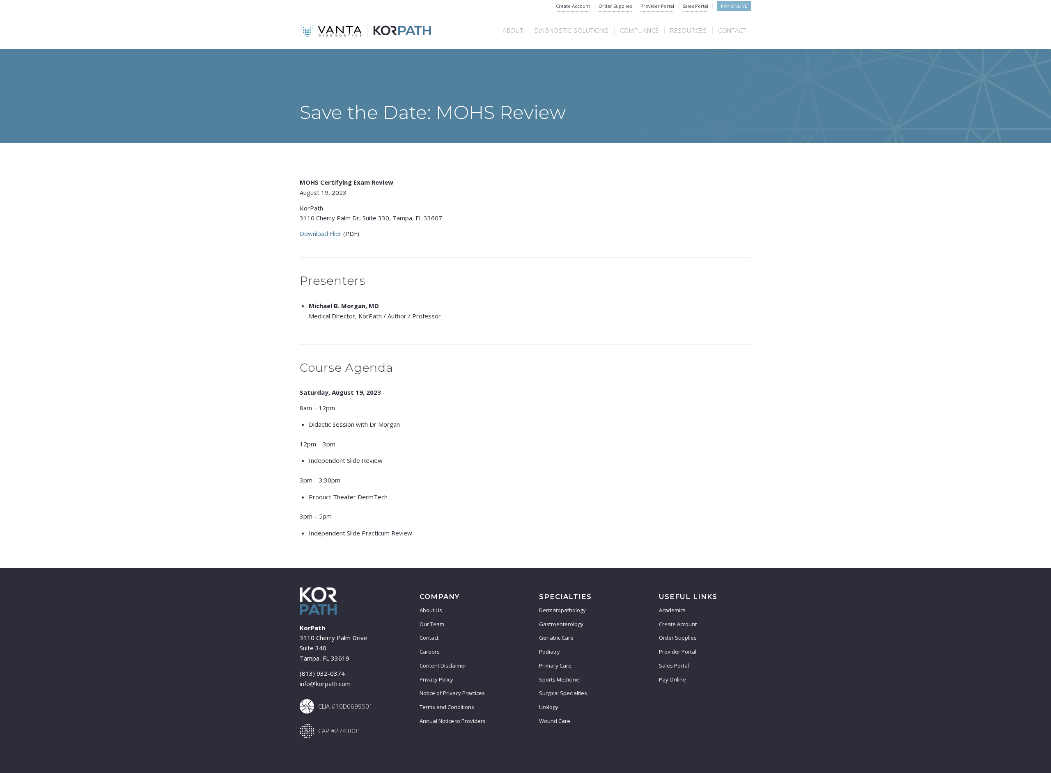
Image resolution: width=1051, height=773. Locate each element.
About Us (431, 610)
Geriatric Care (556, 637)
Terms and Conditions (447, 707)
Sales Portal (695, 6)
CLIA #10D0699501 (345, 706)
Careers (430, 651)
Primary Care (555, 665)
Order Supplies (615, 6)
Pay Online (734, 6)
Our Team (432, 624)
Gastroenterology (561, 624)
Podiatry (549, 651)
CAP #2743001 (339, 731)
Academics (672, 610)
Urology (548, 707)
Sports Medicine (559, 679)
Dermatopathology (562, 610)
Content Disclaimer (443, 665)
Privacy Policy (436, 679)
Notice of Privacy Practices (452, 693)
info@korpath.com (325, 683)
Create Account (573, 6)
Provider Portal (657, 6)
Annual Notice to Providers (453, 721)
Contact (429, 637)
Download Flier (321, 233)
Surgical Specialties (563, 693)
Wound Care (554, 721)
